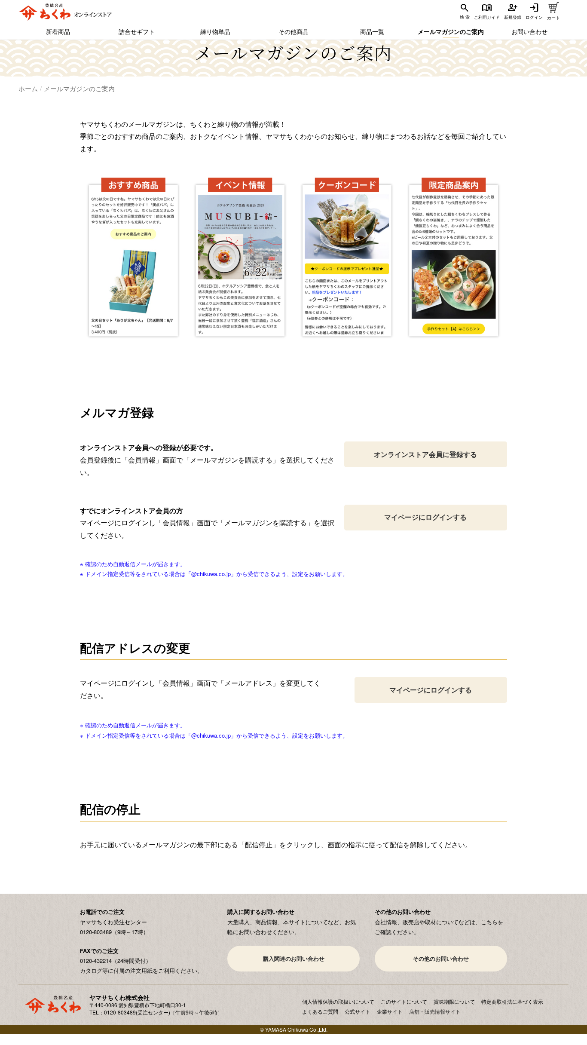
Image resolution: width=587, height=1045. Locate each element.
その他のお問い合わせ (441, 958)
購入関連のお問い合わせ (293, 958)
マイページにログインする (425, 517)
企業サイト (390, 1011)
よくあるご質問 (320, 1011)
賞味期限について (454, 1001)
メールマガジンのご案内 (451, 31)
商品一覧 (372, 31)
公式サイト (357, 1011)
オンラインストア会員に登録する (425, 454)
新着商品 (58, 31)
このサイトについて (404, 1001)
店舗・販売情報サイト (435, 1011)
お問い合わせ (529, 31)
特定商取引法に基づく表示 (512, 1001)
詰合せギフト (137, 31)
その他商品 (293, 31)
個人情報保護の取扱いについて (338, 1001)
